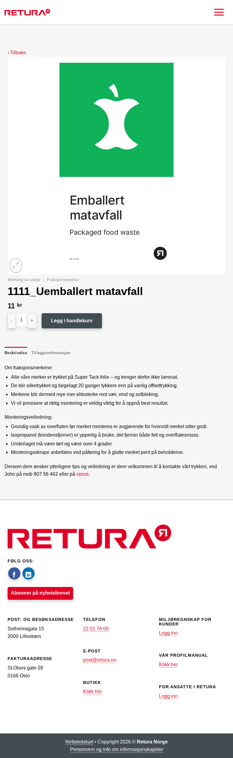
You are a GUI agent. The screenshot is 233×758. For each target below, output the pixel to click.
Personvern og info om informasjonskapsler (116, 749)
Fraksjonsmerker (63, 279)
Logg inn (168, 633)
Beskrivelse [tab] (16, 352)
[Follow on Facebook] (14, 573)
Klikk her (92, 691)
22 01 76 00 (96, 628)
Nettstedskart (79, 741)
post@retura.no (99, 659)
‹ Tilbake (17, 52)
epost (82, 474)
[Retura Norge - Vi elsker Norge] (27, 12)
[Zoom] (16, 265)
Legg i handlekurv (72, 320)
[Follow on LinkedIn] (28, 573)
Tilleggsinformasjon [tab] (51, 352)
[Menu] (219, 12)
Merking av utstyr (24, 279)
